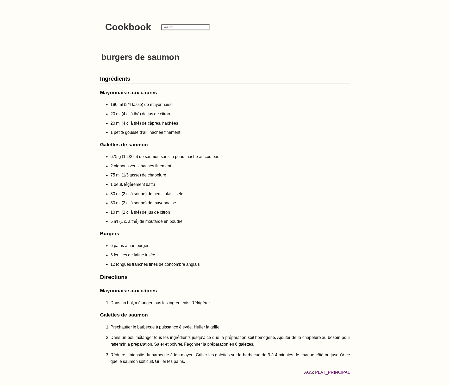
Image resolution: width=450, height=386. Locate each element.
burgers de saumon (140, 57)
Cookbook (128, 27)
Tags (307, 372)
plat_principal (332, 372)
